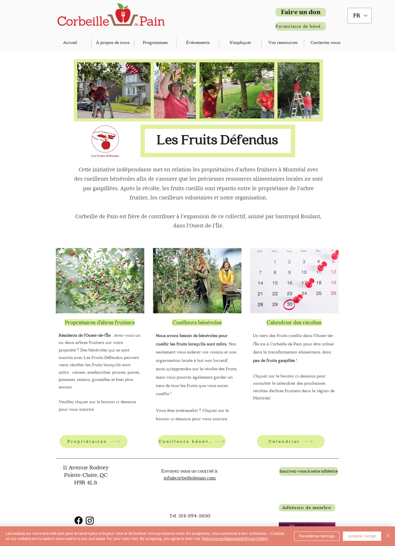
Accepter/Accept (362, 536)
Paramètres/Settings (317, 536)
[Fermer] (388, 536)
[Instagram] (89, 520)
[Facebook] (78, 520)
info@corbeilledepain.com (190, 478)
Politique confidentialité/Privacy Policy (235, 538)
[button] (113, 42)
